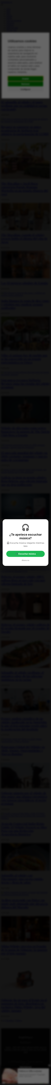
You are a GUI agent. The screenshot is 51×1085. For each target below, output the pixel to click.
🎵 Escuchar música (25, 554)
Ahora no (25, 560)
